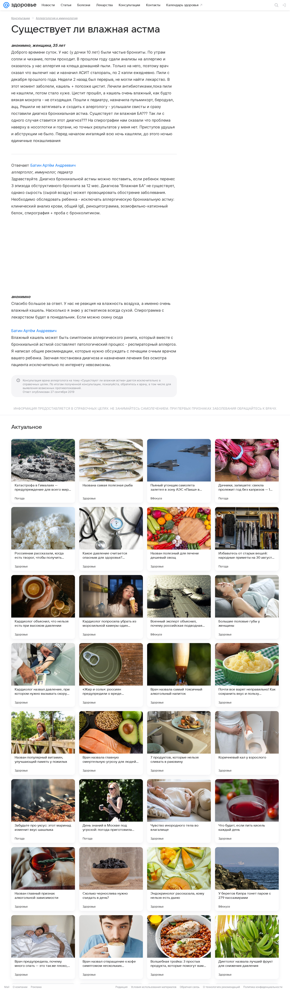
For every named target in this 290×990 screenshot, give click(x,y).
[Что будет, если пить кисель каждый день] (247, 811)
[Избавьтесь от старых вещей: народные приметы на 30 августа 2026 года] (247, 539)
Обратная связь (190, 987)
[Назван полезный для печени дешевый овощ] (179, 539)
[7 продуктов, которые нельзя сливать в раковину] (179, 743)
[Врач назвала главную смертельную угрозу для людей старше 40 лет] (111, 743)
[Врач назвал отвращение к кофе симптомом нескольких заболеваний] (111, 947)
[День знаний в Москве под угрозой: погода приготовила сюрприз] (111, 811)
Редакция (121, 987)
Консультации (20, 18)
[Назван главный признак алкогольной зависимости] (43, 879)
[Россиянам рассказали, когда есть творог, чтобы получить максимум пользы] (43, 539)
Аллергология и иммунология (56, 18)
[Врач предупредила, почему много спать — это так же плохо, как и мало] (43, 947)
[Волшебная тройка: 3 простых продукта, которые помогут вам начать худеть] (179, 947)
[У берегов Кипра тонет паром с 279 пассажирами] (247, 879)
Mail (6, 987)
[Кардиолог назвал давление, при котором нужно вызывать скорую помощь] (43, 675)
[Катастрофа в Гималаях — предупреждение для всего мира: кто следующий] (43, 471)
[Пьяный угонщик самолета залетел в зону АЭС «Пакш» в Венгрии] (179, 471)
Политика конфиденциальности (262, 987)
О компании (20, 987)
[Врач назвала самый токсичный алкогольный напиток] (179, 675)
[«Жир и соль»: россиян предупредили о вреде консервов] (111, 675)
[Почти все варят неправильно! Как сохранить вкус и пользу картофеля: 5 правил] (247, 675)
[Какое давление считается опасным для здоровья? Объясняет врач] (111, 539)
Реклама (36, 987)
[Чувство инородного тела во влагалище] (179, 811)
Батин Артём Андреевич (53, 165)
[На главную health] (23, 5)
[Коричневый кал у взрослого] (247, 743)
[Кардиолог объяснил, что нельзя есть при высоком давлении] (43, 607)
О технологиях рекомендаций (221, 987)
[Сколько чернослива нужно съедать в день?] (111, 879)
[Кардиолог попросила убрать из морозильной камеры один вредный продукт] (111, 607)
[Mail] (6, 5)
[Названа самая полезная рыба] (111, 471)
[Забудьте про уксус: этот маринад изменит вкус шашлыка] (43, 811)
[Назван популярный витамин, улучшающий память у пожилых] (43, 743)
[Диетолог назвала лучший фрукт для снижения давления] (247, 947)
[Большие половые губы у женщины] (247, 607)
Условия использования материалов (153, 987)
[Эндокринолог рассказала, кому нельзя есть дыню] (179, 879)
